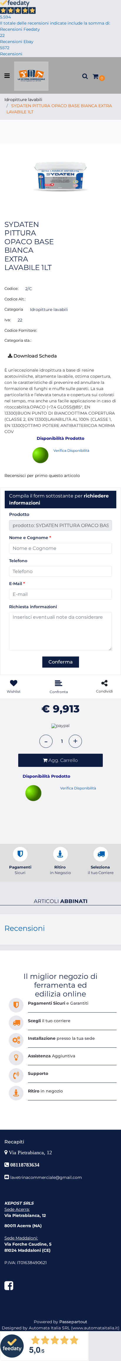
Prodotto (19, 514)
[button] (60, 173)
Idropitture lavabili (23, 99)
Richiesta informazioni (33, 606)
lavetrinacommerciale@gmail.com (46, 1177)
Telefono (18, 560)
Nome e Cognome (30, 537)
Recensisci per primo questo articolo (42, 475)
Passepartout (73, 1321)
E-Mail (17, 583)
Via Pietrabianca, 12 (31, 1152)
